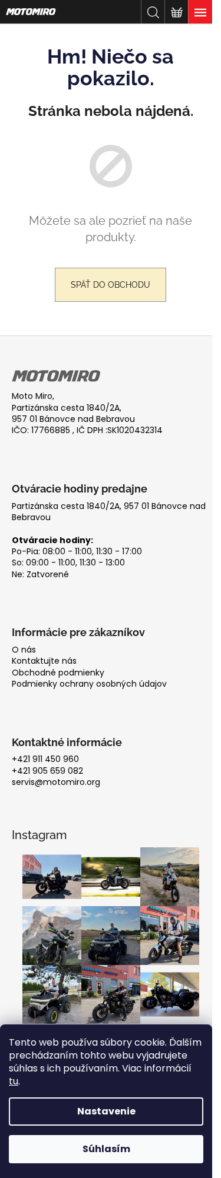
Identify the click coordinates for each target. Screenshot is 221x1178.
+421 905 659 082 (47, 771)
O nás (24, 649)
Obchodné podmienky (58, 672)
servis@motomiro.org (56, 782)
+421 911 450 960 (45, 759)
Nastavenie (106, 1111)
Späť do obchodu (110, 284)
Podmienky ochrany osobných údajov (89, 684)
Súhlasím (106, 1149)
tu (13, 1081)
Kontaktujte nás (44, 661)
